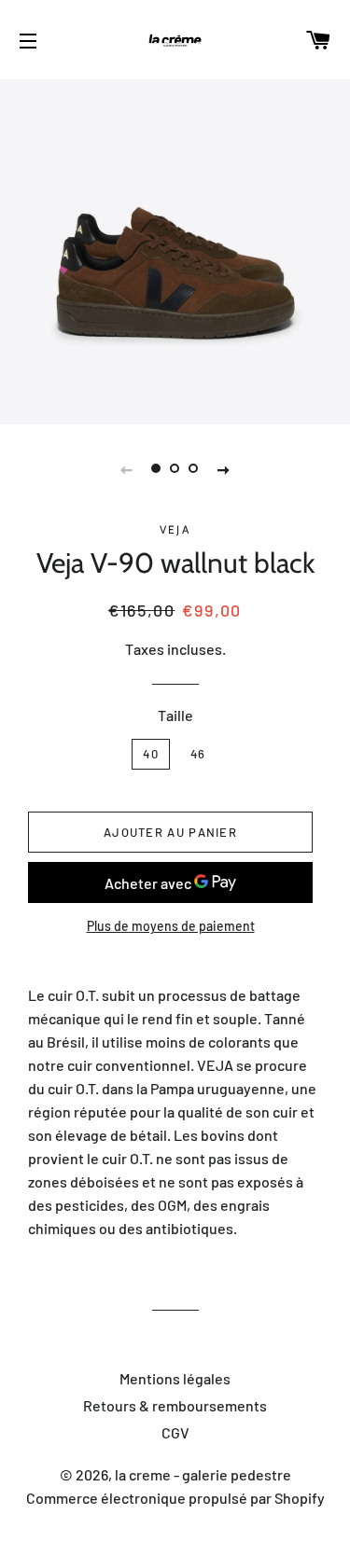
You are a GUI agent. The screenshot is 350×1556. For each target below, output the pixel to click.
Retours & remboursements (175, 1405)
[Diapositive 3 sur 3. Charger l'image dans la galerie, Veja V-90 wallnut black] (194, 468)
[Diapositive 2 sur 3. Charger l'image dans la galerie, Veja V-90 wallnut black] (175, 468)
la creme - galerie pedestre (203, 1474)
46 (198, 753)
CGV (175, 1432)
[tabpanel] (175, 249)
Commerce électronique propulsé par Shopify (175, 1498)
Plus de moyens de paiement (171, 926)
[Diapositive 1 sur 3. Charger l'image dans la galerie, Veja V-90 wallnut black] (156, 468)
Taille (175, 715)
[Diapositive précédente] (126, 468)
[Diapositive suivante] (224, 468)
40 (151, 753)
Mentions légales (175, 1378)
